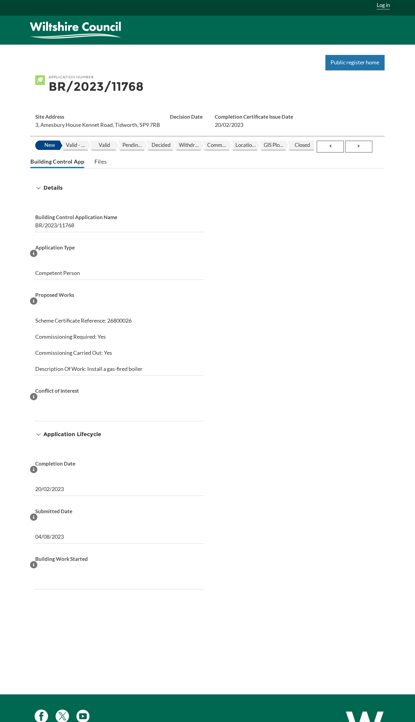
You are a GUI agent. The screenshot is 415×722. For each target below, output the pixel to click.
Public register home (355, 62)
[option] (49, 145)
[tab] (57, 162)
